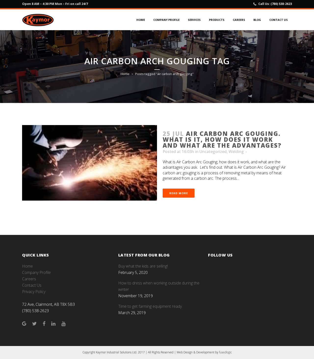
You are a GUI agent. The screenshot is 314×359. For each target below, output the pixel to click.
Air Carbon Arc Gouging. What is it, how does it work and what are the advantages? (222, 139)
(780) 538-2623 (281, 3)
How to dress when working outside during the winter (158, 286)
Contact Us (31, 285)
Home (125, 74)
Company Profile (36, 272)
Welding (236, 151)
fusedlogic (225, 352)
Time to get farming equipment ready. (150, 306)
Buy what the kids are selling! (143, 266)
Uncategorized (213, 151)
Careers (29, 279)
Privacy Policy (33, 291)
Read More (178, 193)
